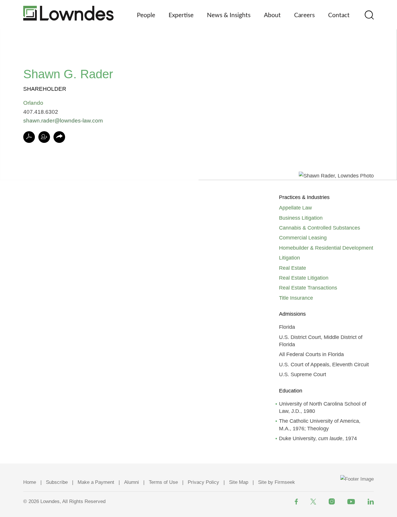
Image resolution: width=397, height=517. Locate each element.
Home (29, 482)
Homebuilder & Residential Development (326, 248)
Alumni (131, 482)
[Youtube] (351, 501)
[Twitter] (313, 501)
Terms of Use (163, 482)
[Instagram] (332, 501)
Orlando (33, 103)
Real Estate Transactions (308, 288)
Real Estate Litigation (303, 278)
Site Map (238, 482)
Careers (304, 15)
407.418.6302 (40, 112)
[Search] (369, 14)
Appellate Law (295, 208)
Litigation (289, 258)
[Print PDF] (29, 137)
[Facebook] (296, 501)
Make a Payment (96, 482)
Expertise (181, 15)
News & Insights (229, 15)
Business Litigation (301, 218)
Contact (339, 15)
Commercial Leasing (303, 238)
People (146, 15)
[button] (59, 137)
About (272, 15)
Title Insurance (296, 298)
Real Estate (292, 268)
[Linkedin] (371, 501)
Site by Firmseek (276, 482)
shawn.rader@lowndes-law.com (63, 121)
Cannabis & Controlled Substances (319, 228)
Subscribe (57, 482)
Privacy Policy (203, 482)
